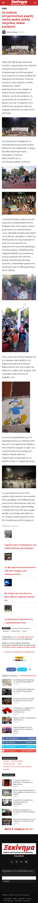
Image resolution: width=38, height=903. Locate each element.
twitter (13, 647)
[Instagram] (17, 862)
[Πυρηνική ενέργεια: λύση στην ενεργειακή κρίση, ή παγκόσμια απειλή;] (7, 729)
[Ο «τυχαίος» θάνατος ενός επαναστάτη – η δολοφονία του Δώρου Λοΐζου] (7, 782)
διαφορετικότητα (15, 631)
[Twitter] (21, 862)
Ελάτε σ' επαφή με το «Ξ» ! (19, 829)
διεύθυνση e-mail (7, 875)
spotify (32, 647)
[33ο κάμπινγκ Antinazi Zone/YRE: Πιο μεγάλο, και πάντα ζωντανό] (7, 701)
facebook (7, 647)
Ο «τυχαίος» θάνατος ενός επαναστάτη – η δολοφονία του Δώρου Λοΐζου (23, 782)
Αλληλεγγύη (6, 631)
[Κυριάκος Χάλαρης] (4, 32)
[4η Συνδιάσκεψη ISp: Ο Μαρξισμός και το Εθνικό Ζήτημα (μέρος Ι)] (7, 691)
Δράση (4, 8)
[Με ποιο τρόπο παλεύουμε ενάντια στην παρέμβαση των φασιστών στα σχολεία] (7, 792)
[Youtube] (26, 862)
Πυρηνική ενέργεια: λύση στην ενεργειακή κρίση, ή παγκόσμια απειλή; (23, 729)
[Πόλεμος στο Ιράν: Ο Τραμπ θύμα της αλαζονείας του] (7, 720)
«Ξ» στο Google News (21, 637)
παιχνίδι (24, 631)
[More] (30, 669)
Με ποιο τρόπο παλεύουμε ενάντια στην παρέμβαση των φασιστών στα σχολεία (24, 792)
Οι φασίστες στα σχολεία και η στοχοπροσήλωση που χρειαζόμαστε (23, 802)
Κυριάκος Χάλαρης (12, 32)
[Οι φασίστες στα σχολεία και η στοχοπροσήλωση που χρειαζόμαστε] (7, 802)
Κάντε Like (31, 738)
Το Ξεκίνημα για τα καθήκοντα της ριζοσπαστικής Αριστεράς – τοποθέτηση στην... (23, 710)
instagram (19, 647)
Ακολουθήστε (30, 742)
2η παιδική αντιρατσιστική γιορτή (21, 628)
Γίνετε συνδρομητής (28, 750)
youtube (27, 647)
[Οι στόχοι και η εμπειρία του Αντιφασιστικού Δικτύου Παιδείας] (7, 812)
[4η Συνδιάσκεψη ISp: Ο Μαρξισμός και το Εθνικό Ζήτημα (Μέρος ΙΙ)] (7, 682)
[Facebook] (12, 862)
